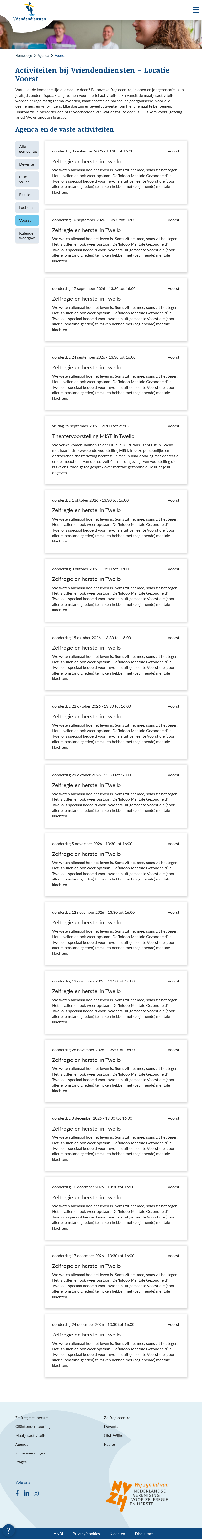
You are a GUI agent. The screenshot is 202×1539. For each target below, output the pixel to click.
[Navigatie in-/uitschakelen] (196, 10)
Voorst (25, 220)
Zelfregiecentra (117, 1417)
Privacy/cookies (86, 1533)
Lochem (26, 207)
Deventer (27, 164)
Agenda (21, 1444)
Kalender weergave (27, 235)
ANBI (58, 1533)
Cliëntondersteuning (32, 1426)
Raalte (24, 194)
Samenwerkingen (30, 1453)
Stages (21, 1462)
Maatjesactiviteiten (32, 1435)
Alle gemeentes (28, 148)
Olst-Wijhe (24, 179)
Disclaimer (144, 1533)
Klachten (117, 1533)
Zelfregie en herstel (32, 1417)
